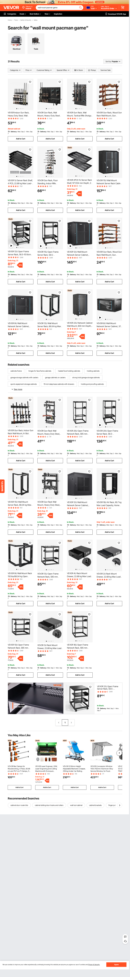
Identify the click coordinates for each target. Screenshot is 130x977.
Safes (35, 20)
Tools (16, 20)
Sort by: (108, 61)
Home (10, 20)
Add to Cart (20, 139)
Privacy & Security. (94, 964)
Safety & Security (25, 20)
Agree (116, 964)
